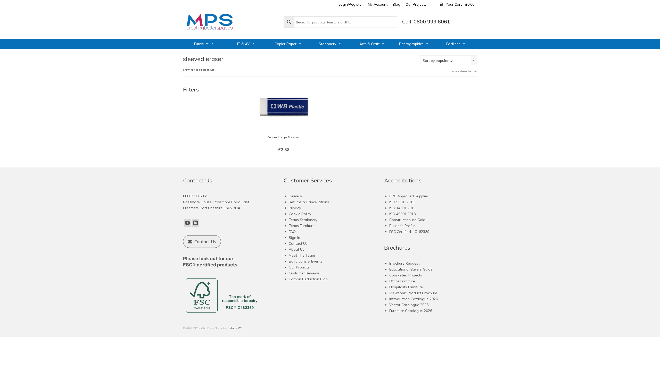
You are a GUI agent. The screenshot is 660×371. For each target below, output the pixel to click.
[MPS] (231, 21)
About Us (296, 249)
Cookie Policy (300, 214)
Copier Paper (285, 43)
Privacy (295, 208)
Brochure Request (404, 263)
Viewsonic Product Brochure (413, 293)
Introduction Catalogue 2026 (413, 299)
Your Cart (459, 4)
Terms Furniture (302, 225)
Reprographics (411, 43)
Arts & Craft (369, 43)
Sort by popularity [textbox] (437, 60)
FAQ (292, 231)
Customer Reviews (304, 273)
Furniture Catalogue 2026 (410, 310)
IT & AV (243, 43)
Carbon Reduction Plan (308, 279)
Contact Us (298, 243)
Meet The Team (302, 255)
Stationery (327, 43)
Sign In (294, 237)
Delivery (295, 196)
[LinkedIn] (195, 223)
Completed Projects (405, 275)
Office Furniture (402, 281)
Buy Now (284, 158)
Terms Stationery (303, 219)
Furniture (201, 43)
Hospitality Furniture (406, 287)
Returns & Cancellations (309, 202)
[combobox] (448, 60)
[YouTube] (187, 223)
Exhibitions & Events (305, 261)
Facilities (453, 43)
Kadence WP (234, 328)
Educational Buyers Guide (411, 269)
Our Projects (299, 267)
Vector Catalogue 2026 (408, 304)
